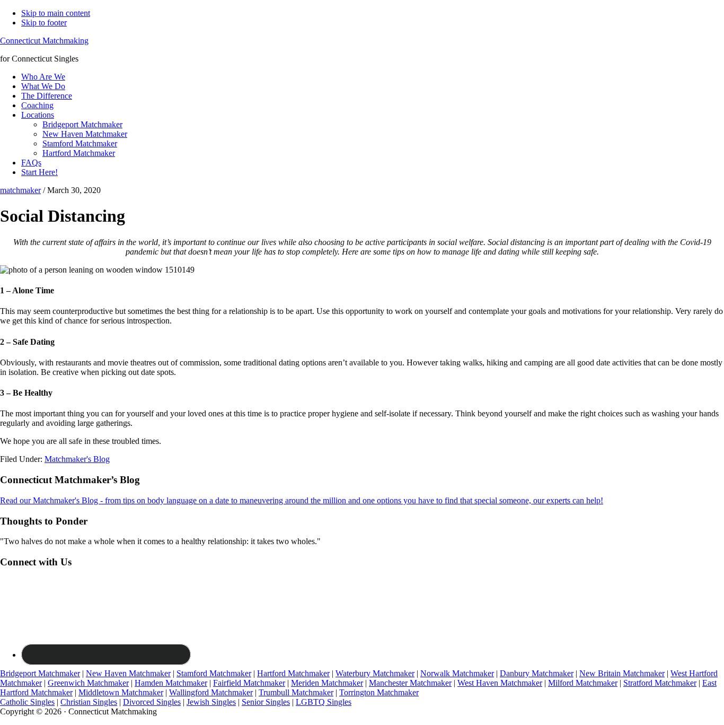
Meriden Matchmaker (327, 682)
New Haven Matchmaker (128, 673)
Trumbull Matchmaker (296, 692)
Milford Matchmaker (582, 682)
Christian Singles (88, 701)
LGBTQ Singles (323, 701)
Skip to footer (44, 22)
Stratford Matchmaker (659, 682)
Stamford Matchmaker (213, 673)
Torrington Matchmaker (379, 692)
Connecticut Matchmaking (44, 40)
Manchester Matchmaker (410, 682)
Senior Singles (266, 701)
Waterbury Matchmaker (374, 673)
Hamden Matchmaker (171, 682)
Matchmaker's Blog (77, 459)
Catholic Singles (27, 701)
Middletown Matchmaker (120, 692)
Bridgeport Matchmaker (40, 673)
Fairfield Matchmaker (249, 682)
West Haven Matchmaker (499, 682)
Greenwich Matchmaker (88, 682)
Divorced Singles (152, 701)
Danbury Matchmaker (536, 673)
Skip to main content (55, 13)
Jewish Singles (211, 701)
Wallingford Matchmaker (211, 692)
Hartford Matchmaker (293, 673)
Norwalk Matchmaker (457, 673)
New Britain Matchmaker (622, 673)
